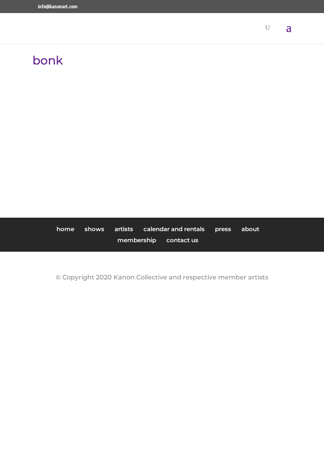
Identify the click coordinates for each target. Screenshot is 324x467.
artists (124, 229)
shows (94, 229)
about (250, 229)
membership (136, 240)
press (223, 229)
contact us (182, 240)
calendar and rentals (174, 229)
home (65, 229)
